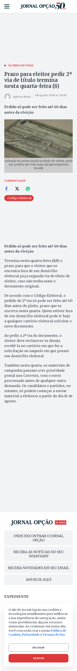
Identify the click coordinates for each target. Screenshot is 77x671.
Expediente (16, 596)
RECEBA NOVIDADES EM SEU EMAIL (38, 568)
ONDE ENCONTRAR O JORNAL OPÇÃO (38, 538)
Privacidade (31, 635)
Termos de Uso (54, 635)
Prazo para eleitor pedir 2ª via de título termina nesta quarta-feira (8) (38, 80)
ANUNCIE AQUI (38, 579)
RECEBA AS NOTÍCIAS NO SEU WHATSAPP (38, 554)
